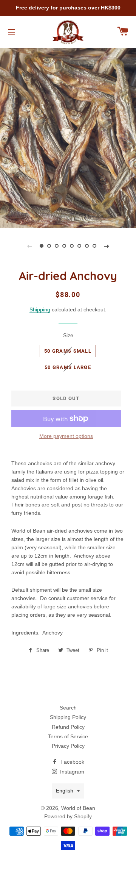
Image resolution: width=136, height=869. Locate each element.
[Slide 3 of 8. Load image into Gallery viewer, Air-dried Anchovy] (56, 246)
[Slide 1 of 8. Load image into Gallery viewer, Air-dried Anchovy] (41, 246)
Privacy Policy (68, 746)
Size (68, 335)
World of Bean (78, 808)
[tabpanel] (68, 137)
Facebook (71, 762)
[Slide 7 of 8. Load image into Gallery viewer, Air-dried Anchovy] (87, 246)
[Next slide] (106, 246)
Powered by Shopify (68, 816)
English (64, 791)
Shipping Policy (68, 717)
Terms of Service (68, 736)
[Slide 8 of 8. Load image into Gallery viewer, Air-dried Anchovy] (94, 246)
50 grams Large (68, 367)
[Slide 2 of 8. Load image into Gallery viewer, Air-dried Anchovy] (49, 246)
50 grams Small (67, 351)
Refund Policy (68, 727)
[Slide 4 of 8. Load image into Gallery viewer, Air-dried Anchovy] (64, 246)
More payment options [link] (66, 436)
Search (68, 708)
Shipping (39, 309)
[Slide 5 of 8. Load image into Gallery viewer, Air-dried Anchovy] (72, 246)
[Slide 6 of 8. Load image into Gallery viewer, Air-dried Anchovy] (79, 246)
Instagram (71, 772)
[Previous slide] (29, 246)
